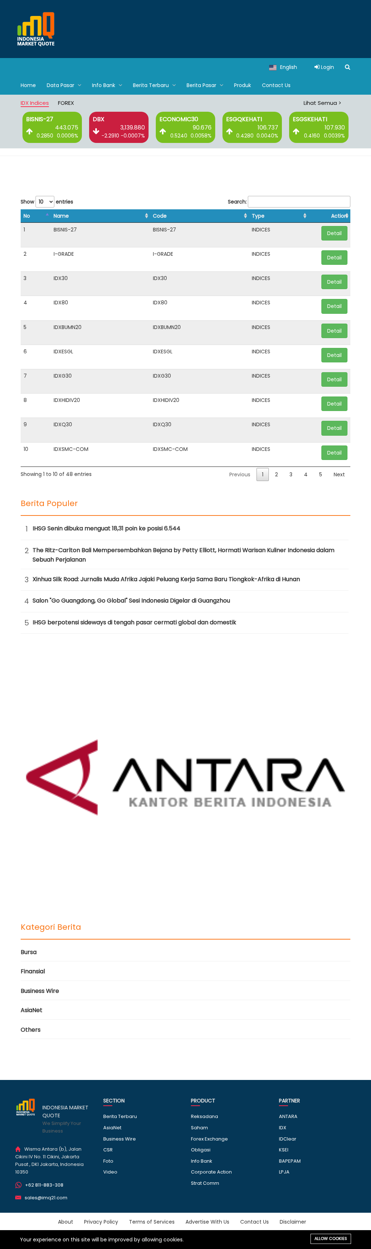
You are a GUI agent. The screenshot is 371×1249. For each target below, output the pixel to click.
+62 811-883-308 (44, 1185)
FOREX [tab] (66, 103)
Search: (237, 201)
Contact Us (276, 85)
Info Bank (104, 85)
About (65, 1221)
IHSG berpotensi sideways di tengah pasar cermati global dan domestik (134, 622)
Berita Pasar (202, 85)
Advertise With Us (207, 1221)
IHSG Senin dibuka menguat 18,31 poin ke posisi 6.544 (106, 528)
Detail (334, 233)
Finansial (33, 971)
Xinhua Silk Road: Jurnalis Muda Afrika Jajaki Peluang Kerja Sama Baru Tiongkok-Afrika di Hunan (166, 579)
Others (31, 1030)
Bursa (29, 952)
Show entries (47, 201)
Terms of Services (152, 1221)
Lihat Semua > (322, 103)
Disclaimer (293, 1221)
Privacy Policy (101, 1221)
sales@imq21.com (46, 1197)
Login (327, 67)
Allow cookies (330, 1238)
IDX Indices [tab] (35, 103)
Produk (242, 85)
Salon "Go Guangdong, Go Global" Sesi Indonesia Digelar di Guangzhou (131, 600)
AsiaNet (31, 1010)
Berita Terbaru (151, 85)
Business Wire (40, 991)
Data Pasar (61, 85)
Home (28, 85)
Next (339, 474)
